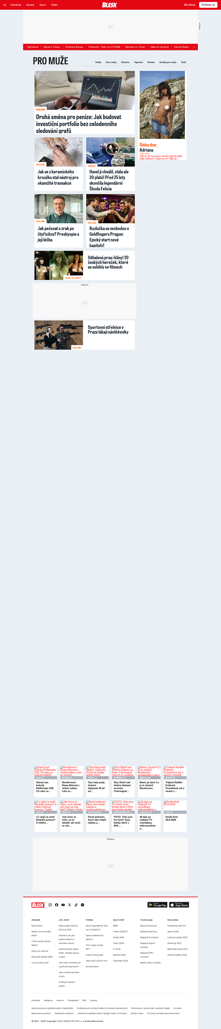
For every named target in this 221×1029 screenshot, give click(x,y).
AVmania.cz (146, 812)
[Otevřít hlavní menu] (5, 5)
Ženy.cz (66, 812)
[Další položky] (194, 47)
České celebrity (73, 277)
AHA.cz (40, 778)
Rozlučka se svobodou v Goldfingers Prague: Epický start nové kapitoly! (109, 236)
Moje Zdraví (94, 812)
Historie (125, 62)
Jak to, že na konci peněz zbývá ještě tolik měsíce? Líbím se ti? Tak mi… (161, 157)
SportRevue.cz (122, 812)
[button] (157, 905)
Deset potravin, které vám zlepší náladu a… (97, 819)
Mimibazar (145, 778)
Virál (183, 62)
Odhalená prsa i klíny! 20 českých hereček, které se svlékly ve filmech (108, 261)
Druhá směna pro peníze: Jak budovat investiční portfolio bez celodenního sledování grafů (78, 123)
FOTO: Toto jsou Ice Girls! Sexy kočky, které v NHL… (123, 821)
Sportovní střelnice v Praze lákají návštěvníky (108, 329)
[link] (50, 905)
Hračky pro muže (168, 62)
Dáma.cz (92, 778)
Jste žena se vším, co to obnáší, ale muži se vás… (71, 821)
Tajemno (138, 62)
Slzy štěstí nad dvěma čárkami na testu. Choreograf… (122, 786)
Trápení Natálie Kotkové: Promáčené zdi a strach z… (175, 786)
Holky (98, 62)
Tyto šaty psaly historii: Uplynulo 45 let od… (96, 786)
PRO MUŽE (50, 60)
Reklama (40, 109)
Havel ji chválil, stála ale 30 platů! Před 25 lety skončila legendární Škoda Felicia (109, 180)
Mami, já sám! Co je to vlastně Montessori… (149, 785)
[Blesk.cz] (109, 4)
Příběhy (92, 166)
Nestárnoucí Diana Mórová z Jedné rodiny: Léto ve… (71, 786)
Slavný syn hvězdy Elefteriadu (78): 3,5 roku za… (45, 786)
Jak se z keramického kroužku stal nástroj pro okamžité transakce (58, 177)
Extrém (151, 62)
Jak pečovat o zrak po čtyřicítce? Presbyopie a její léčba (58, 233)
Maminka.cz (120, 778)
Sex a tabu (111, 62)
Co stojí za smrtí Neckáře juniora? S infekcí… (45, 819)
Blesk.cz (67, 778)
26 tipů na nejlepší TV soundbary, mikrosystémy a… (147, 822)
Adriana (148, 147)
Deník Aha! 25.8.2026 (172, 818)
